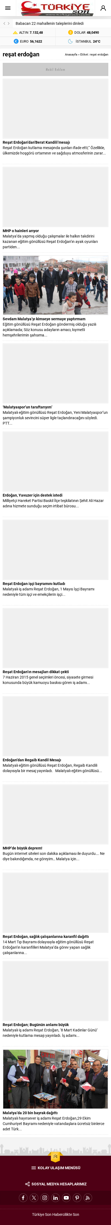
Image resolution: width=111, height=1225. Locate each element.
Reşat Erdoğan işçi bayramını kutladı (34, 583)
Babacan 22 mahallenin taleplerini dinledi (50, 23)
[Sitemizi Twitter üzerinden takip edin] (34, 1198)
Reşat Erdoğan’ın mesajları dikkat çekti (36, 671)
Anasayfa (71, 54)
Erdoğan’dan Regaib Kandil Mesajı (32, 759)
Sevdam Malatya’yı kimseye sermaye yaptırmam (44, 318)
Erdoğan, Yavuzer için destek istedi (33, 495)
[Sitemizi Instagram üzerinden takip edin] (45, 1198)
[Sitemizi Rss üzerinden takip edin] (88, 1198)
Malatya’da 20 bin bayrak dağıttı (30, 1112)
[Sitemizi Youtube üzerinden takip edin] (66, 1198)
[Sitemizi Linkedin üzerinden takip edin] (55, 1198)
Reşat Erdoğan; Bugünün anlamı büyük (36, 1024)
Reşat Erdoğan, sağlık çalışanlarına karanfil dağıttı (46, 936)
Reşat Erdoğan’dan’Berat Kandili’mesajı (36, 142)
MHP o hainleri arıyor (21, 230)
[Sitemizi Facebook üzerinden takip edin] (23, 1198)
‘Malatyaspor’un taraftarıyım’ (27, 407)
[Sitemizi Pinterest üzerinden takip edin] (77, 1198)
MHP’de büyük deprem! (22, 848)
